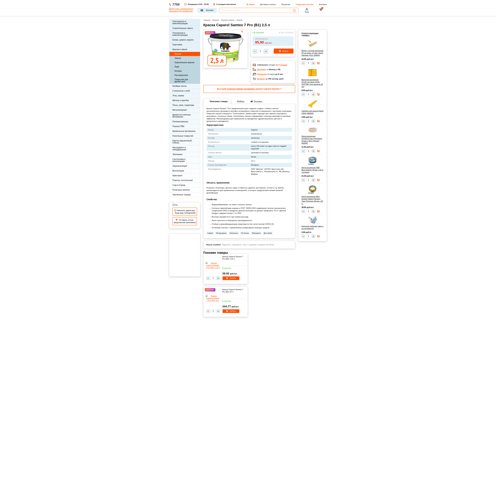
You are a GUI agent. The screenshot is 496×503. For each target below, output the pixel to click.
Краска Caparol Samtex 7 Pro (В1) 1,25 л (232, 258)
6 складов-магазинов (226, 4)
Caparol (210, 233)
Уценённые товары (181, 195)
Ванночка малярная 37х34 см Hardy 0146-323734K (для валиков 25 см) (312, 83)
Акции (252, 4)
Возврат (261, 79)
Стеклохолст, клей (181, 91)
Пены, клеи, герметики (183, 105)
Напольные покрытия (182, 136)
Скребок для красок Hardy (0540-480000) (312, 112)
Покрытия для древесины (181, 80)
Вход (307, 12)
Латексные (234, 233)
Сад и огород (178, 185)
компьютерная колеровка (241, 89)
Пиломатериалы (180, 121)
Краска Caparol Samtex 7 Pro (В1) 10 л (232, 290)
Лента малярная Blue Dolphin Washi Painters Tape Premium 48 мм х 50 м (312, 200)
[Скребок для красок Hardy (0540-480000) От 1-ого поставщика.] (312, 103)
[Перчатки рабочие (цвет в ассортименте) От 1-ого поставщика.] (312, 220)
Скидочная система (304, 4)
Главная (206, 20)
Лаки (177, 67)
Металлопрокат (179, 110)
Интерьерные (221, 233)
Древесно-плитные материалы (181, 116)
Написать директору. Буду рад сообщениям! (185, 211)
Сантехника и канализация (178, 160)
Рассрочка (285, 4)
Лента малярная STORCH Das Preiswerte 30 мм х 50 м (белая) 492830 (311, 139)
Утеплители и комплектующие (180, 34)
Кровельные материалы (184, 131)
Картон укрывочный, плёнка (182, 142)
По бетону (245, 233)
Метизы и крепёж (180, 100)
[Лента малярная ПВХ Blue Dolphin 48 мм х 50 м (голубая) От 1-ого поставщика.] (312, 160)
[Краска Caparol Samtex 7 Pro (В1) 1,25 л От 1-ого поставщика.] (213, 265)
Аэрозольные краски (184, 62)
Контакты (323, 4)
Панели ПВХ (178, 126)
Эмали (178, 58)
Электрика (177, 154)
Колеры (178, 71)
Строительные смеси (182, 28)
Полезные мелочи (181, 190)
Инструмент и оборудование (179, 148)
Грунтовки (177, 45)
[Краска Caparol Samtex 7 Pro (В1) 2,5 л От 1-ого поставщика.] (225, 48)
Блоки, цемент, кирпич (183, 40)
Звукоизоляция (179, 166)
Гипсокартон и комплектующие (180, 22)
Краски (178, 54)
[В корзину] (321, 9)
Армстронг (177, 175)
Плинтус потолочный (182, 180)
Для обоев (268, 233)
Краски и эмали (179, 49)
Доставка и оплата (268, 4)
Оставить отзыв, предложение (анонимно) (185, 221)
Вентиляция (178, 171)
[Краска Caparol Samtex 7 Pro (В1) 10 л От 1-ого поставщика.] (213, 298)
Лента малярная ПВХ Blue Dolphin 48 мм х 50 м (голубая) (312, 170)
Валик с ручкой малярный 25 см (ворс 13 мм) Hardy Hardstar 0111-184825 (312, 53)
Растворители (181, 75)
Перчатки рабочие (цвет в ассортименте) (312, 227)
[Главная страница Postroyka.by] (182, 10)
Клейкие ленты (179, 86)
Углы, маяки (178, 96)
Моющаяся (256, 233)
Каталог (210, 10)
